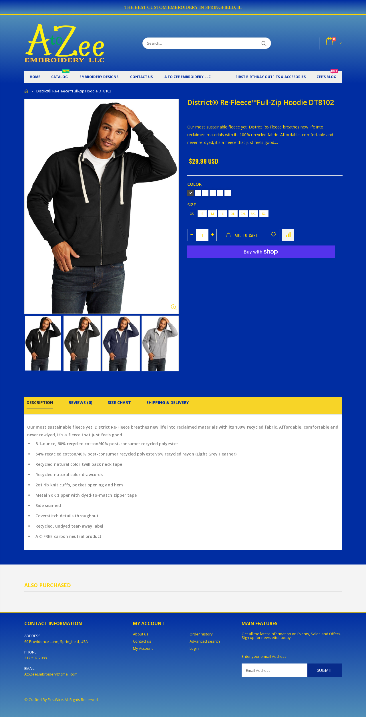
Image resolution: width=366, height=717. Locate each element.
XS (192, 213)
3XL (253, 213)
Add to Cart (246, 235)
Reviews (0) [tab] (80, 402)
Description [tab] (40, 402)
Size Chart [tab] (119, 402)
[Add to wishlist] (273, 235)
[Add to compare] (288, 235)
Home (26, 91)
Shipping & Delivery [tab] (167, 402)
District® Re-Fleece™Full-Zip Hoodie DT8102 (260, 102)
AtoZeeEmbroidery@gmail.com (50, 674)
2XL (243, 213)
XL (233, 213)
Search (263, 43)
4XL (263, 213)
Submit (324, 670)
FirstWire (55, 699)
